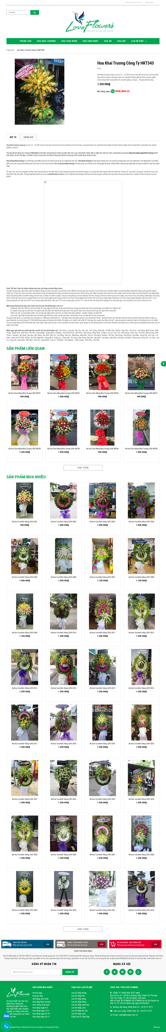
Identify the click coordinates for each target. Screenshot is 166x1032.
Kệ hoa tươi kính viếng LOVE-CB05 (24, 577)
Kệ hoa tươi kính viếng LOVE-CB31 (102, 910)
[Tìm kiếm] (34, 12)
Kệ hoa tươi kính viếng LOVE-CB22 (63, 799)
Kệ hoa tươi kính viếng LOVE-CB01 (24, 522)
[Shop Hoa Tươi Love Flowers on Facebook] (106, 972)
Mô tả (13, 137)
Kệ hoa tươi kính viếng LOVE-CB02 (63, 522)
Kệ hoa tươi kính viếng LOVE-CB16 (141, 688)
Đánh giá (28, 137)
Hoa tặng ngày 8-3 (40, 1007)
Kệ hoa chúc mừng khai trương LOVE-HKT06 (102, 449)
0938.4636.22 (122, 91)
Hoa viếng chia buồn (41, 1004)
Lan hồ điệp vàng (78, 998)
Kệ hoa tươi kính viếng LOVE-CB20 (141, 744)
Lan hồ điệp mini (78, 1013)
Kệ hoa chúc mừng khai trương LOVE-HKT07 (141, 393)
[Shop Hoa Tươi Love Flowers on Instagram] (130, 972)
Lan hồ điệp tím (78, 995)
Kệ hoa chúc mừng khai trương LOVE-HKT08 (141, 449)
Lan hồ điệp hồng (78, 1001)
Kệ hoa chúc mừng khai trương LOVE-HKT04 (63, 449)
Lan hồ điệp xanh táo (80, 1004)
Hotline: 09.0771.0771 (134, 2)
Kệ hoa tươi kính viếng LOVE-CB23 (102, 799)
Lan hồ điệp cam (78, 1007)
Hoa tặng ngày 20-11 (41, 1016)
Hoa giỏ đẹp (37, 995)
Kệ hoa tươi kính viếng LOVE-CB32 (141, 910)
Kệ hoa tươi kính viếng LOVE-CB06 (63, 577)
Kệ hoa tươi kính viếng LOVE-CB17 (24, 744)
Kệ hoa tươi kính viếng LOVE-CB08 (141, 577)
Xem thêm (83, 467)
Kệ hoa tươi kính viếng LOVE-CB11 (102, 633)
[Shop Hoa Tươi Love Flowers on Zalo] (122, 972)
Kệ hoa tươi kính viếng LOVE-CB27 (102, 855)
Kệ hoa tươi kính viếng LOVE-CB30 (63, 910)
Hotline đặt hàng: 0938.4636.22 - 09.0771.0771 (133, 1007)
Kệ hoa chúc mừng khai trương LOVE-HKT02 (25, 449)
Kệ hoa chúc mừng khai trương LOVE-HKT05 (102, 393)
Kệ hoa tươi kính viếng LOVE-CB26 (63, 855)
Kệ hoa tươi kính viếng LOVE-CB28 (141, 855)
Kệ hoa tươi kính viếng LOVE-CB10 (63, 633)
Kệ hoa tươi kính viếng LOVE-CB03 (102, 522)
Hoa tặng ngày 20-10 (41, 1013)
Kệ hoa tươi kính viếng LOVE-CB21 (24, 799)
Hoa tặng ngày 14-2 (40, 1010)
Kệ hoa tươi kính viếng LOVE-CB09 (24, 633)
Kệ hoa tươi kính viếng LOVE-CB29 (24, 910)
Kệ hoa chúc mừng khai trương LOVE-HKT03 (63, 393)
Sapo (57, 1027)
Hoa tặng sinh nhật (40, 998)
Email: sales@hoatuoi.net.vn (125, 1014)
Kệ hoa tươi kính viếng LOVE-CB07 (102, 577)
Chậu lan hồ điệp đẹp (80, 1016)
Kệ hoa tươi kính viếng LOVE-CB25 (24, 855)
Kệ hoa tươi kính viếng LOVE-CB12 (141, 633)
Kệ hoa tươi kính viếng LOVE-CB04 (141, 522)
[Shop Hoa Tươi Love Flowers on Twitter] (114, 972)
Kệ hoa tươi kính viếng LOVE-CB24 (141, 799)
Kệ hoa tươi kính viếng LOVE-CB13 (24, 688)
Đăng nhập (149, 2)
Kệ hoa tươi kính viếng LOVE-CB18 (63, 744)
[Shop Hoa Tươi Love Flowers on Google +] (137, 972)
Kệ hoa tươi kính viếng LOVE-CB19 (102, 744)
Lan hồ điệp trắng (78, 993)
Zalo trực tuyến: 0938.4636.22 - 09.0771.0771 (132, 1011)
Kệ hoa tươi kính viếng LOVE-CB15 (102, 688)
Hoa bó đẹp (37, 993)
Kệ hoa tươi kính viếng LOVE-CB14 (63, 688)
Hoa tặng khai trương (41, 1001)
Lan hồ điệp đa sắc (79, 1010)
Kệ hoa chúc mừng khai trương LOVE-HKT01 (25, 393)
